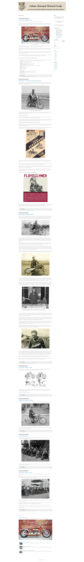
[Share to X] (22, 75)
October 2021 (55, 65)
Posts (55, 46)
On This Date (32, 76)
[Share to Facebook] (23, 75)
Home (34, 513)
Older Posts (51, 513)
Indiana (24, 76)
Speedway (34, 76)
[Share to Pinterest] (24, 75)
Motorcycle (29, 76)
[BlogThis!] (21, 75)
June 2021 (55, 68)
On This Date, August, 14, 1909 (25, 472)
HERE (29, 392)
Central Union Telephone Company (26, 400)
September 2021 (55, 66)
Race (33, 510)
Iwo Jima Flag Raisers (23, 436)
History (21, 76)
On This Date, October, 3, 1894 (25, 367)
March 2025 (55, 64)
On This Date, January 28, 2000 (25, 20)
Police (55, 58)
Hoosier (23, 76)
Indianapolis (27, 76)
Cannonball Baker (22, 510)
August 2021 (55, 67)
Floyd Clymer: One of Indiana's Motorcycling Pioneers (30, 80)
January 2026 (55, 63)
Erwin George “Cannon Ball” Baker (26, 214)
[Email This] (20, 75)
